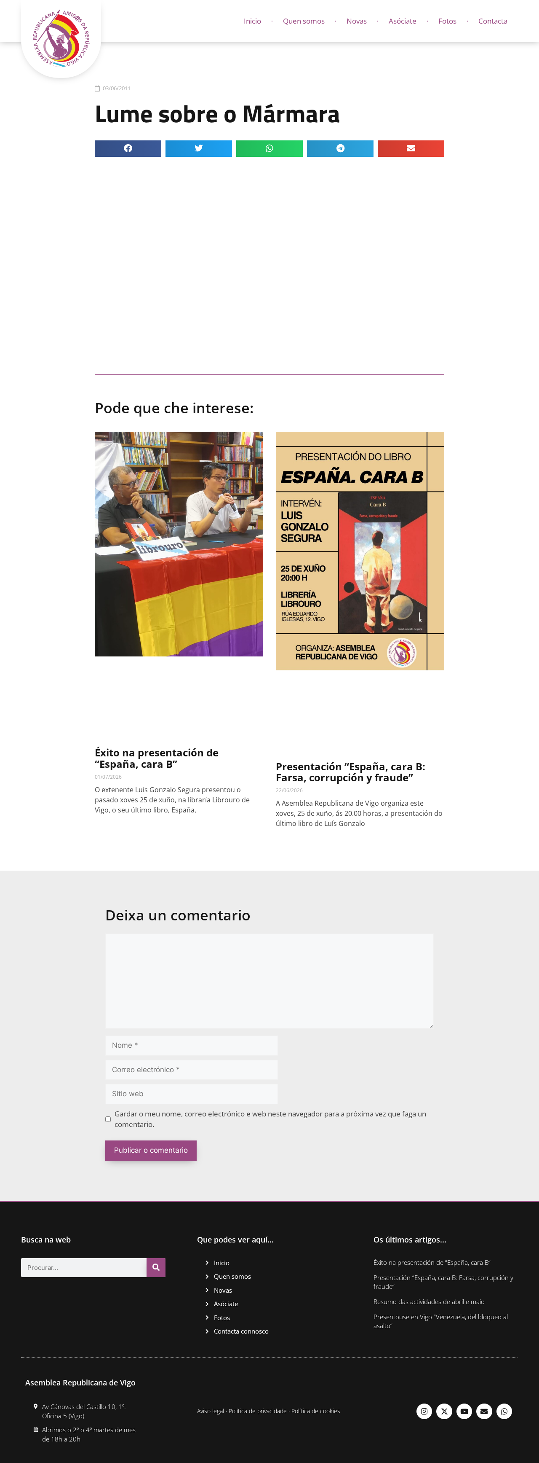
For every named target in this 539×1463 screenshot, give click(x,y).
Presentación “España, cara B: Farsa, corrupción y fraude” (350, 771)
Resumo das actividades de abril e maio (429, 1301)
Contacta (492, 21)
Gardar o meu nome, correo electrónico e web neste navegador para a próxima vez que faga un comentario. (270, 1119)
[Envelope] (484, 1411)
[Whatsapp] (504, 1411)
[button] (128, 148)
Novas (357, 21)
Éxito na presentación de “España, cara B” (157, 757)
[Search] (156, 1267)
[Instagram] (424, 1411)
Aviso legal (210, 1411)
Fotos (447, 21)
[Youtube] (464, 1411)
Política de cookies (315, 1411)
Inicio (252, 21)
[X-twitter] (444, 1411)
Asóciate (402, 21)
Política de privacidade (258, 1411)
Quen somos (304, 21)
